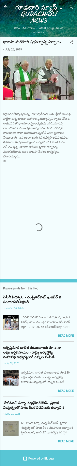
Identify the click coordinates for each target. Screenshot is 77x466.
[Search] (71, 8)
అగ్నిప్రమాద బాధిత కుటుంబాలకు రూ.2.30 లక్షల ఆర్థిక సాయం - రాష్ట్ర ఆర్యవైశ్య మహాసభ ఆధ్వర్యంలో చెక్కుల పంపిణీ (32, 352)
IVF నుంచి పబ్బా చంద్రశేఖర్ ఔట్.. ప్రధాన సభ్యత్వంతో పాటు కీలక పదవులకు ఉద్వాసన (33, 405)
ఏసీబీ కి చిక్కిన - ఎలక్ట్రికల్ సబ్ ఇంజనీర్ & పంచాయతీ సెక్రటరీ (32, 299)
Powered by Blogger (41, 458)
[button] (71, 43)
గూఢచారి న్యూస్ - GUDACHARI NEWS (38, 14)
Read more (66, 335)
